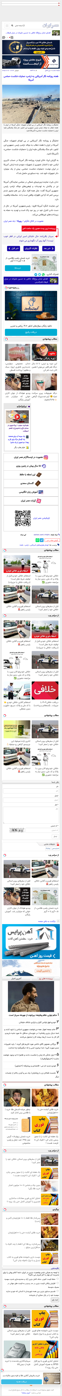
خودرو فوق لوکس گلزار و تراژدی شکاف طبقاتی (37, 1022)
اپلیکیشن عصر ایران (41, 518)
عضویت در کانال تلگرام (34, 221)
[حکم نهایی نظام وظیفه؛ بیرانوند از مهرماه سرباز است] (31, 996)
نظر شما (55, 782)
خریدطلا (17, 268)
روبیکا (19, 221)
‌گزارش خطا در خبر (52, 540)
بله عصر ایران (9, 221)
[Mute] (12, 318)
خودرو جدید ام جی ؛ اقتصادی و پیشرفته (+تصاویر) (35, 1066)
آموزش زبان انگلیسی (28, 492)
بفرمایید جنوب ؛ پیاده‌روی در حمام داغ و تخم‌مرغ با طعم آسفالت (18, 428)
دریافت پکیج (31, 332)
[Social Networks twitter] (39, 274)
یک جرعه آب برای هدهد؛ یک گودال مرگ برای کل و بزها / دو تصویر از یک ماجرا (18, 439)
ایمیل (56, 795)
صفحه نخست (56, 70)
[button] (9, 37)
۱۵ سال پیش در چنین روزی (28, 466)
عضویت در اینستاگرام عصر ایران (28, 457)
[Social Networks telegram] (35, 274)
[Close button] (59, 1370)
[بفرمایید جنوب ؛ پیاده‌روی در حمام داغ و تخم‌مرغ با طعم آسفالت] (17, 416)
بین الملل (47, 70)
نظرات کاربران (31, 248)
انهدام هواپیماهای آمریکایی (39, 545)
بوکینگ (48, 848)
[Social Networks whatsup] (43, 274)
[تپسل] (6, 288)
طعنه (21, 545)
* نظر (56, 805)
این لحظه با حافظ (27, 475)
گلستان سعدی (27, 483)
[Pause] (8, 318)
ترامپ (27, 545)
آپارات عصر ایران (28, 501)
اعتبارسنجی (55, 848)
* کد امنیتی (54, 826)
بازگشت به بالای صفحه (47, 921)
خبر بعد (47, 248)
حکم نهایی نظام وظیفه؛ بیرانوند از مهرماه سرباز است (33, 1015)
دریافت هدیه (21, 1381)
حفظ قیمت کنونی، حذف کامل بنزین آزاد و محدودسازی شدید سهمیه (29, 1279)
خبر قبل (15, 248)
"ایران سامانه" (25, 1393)
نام (57, 786)
